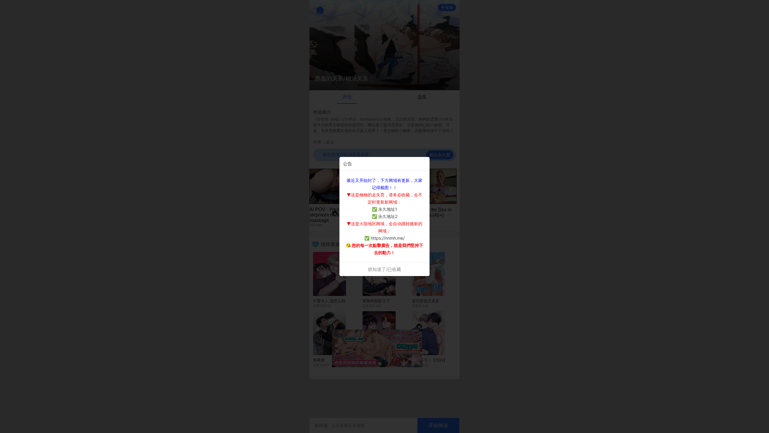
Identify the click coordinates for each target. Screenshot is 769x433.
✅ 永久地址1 (384, 209)
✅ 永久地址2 (384, 216)
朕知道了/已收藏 (384, 269)
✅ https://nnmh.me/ (384, 238)
